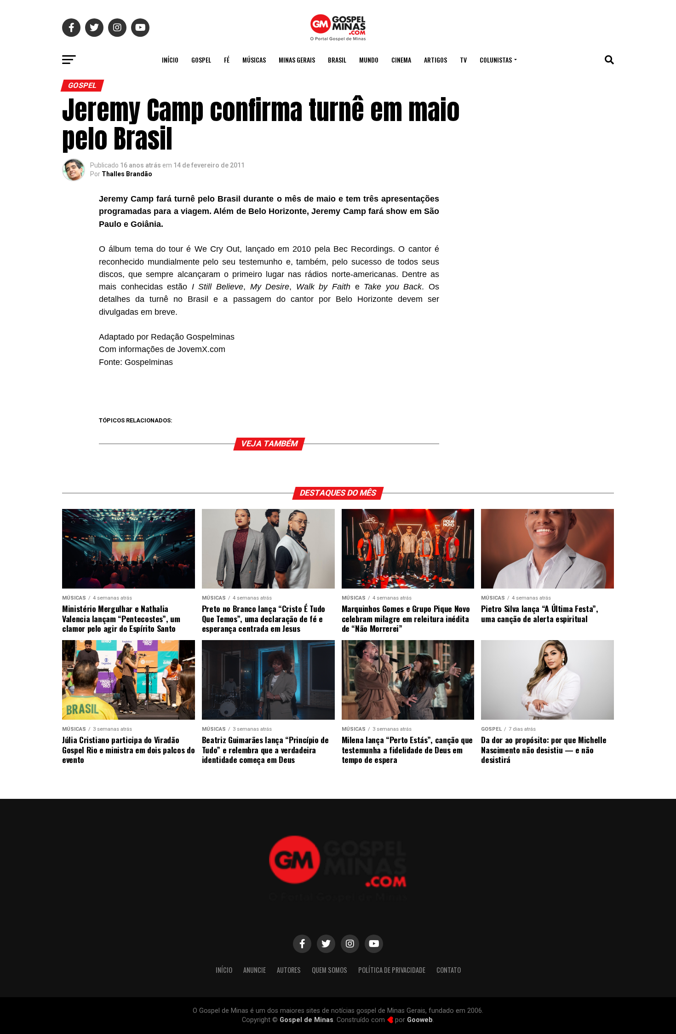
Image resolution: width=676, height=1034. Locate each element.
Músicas (254, 59)
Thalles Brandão (127, 174)
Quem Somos (329, 970)
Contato (448, 970)
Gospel (201, 59)
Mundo (368, 59)
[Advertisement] (540, 254)
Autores (289, 970)
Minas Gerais (297, 59)
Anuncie (254, 970)
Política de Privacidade (391, 970)
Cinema (401, 59)
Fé (226, 59)
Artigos (435, 59)
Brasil (337, 59)
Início (170, 59)
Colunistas (496, 59)
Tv (463, 59)
